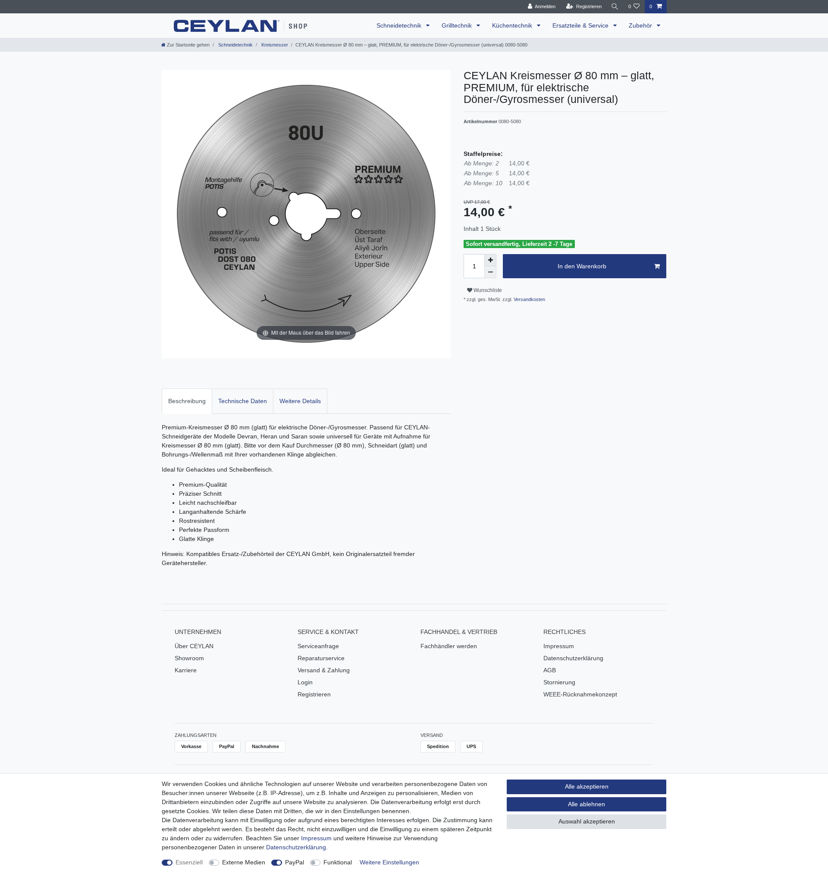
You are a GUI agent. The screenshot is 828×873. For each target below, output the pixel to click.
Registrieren (314, 694)
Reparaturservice (321, 658)
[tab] (187, 401)
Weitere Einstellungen (389, 862)
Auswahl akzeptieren (586, 821)
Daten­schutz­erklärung (296, 847)
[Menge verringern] (490, 272)
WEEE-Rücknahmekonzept (580, 694)
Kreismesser (274, 44)
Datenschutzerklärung (573, 658)
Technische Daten (242, 401)
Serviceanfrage (318, 646)
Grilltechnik (458, 25)
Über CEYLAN (194, 646)
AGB (549, 670)
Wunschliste (487, 290)
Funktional (337, 862)
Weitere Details (300, 401)
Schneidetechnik (399, 25)
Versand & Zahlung (324, 670)
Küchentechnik (513, 25)
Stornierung (559, 682)
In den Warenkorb (582, 266)
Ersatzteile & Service (581, 25)
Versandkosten (528, 299)
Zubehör (641, 25)
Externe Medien (243, 862)
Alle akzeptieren (586, 786)
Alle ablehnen (586, 804)
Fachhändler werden (448, 646)
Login (305, 682)
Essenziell (189, 862)
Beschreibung (187, 401)
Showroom (189, 658)
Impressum (558, 646)
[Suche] (615, 6)
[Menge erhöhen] (490, 260)
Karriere (186, 670)
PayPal (294, 862)
